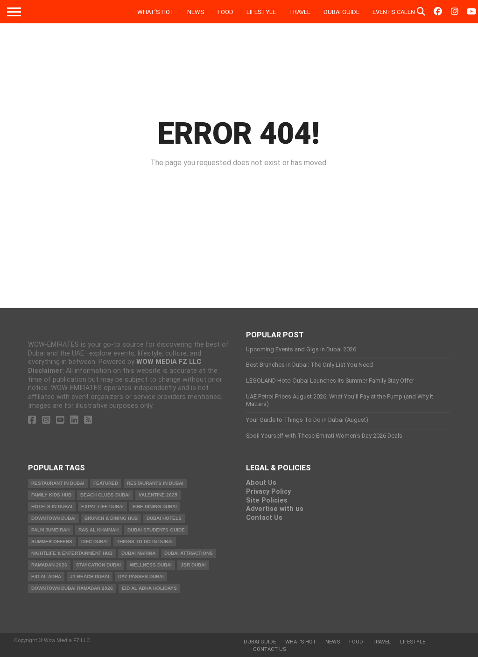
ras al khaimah (98, 529)
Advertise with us (274, 509)
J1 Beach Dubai (89, 576)
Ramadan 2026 (49, 564)
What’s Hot (155, 11)
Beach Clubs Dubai (105, 494)
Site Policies (267, 500)
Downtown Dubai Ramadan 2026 (72, 588)
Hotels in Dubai (51, 506)
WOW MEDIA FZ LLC (168, 362)
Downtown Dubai (53, 518)
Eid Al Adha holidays (149, 588)
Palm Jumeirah (50, 529)
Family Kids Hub (51, 494)
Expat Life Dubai (102, 506)
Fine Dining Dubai (155, 506)
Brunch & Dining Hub (111, 518)
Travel (299, 11)
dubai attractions (188, 553)
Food (225, 11)
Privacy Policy (268, 492)
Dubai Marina (138, 553)
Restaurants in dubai (155, 483)
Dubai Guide (341, 11)
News (195, 11)
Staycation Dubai (98, 564)
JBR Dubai (193, 564)
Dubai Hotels (164, 518)
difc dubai (94, 541)
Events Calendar (400, 11)
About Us (261, 483)
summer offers (51, 541)
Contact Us (264, 518)
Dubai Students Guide (156, 529)
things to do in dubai (145, 541)
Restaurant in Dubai (57, 483)
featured (105, 483)
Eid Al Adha (46, 576)
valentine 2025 (158, 494)
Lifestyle (261, 11)
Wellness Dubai (151, 564)
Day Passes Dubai (141, 576)
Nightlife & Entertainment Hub (71, 553)
